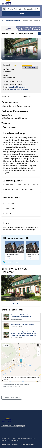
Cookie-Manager (27, 444)
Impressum (5, 444)
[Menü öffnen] (40, 2)
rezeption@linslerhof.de (17, 87)
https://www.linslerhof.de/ (19, 90)
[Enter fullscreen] (38, 345)
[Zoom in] (38, 348)
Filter (6, 345)
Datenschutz (15, 444)
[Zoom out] (38, 351)
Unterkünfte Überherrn (12, 20)
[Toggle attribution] (38, 377)
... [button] (39, 33)
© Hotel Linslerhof (9, 57)
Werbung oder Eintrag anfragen (13, 426)
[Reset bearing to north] (38, 354)
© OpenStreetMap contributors (25, 377)
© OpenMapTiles (8, 377)
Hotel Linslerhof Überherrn (12, 304)
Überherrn (15, 262)
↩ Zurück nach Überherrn (11, 397)
